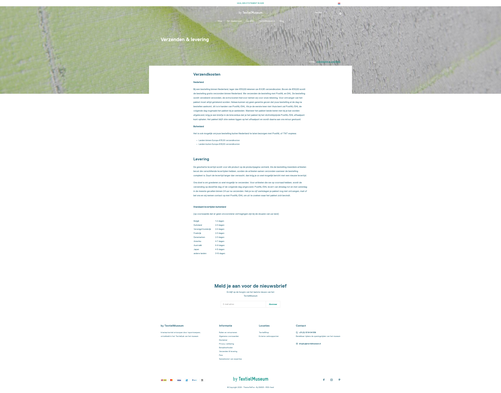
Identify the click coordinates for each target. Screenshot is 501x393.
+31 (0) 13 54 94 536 (307, 332)
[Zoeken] (333, 13)
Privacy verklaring (226, 344)
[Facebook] (323, 380)
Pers (221, 355)
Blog (281, 21)
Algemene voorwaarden (229, 336)
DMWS (261, 387)
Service (318, 12)
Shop (219, 21)
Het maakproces (234, 21)
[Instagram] (331, 380)
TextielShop (264, 332)
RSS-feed (270, 387)
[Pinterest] (339, 380)
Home (312, 62)
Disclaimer (223, 340)
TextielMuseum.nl (267, 21)
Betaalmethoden (226, 348)
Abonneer (273, 304)
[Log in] (327, 13)
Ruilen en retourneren (228, 332)
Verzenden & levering (228, 351)
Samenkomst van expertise (230, 359)
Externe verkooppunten (269, 336)
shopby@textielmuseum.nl (310, 344)
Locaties (250, 21)
